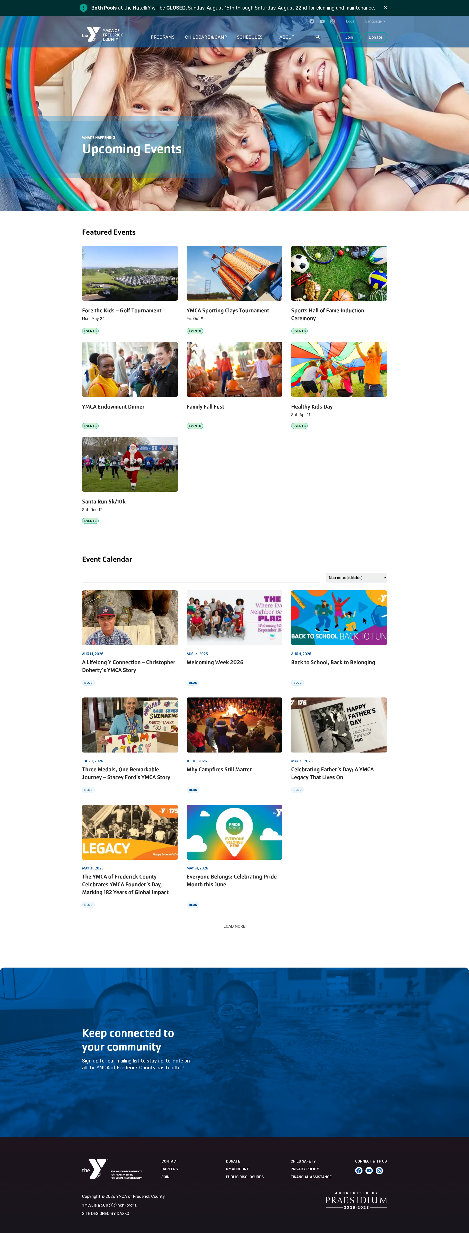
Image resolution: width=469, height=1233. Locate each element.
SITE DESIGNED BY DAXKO (105, 1213)
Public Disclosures (245, 1177)
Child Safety (303, 1161)
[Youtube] (322, 21)
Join (349, 37)
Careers (169, 1169)
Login (350, 21)
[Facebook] (312, 21)
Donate (375, 37)
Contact (169, 1161)
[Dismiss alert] (386, 8)
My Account (237, 1169)
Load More (234, 926)
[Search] (317, 37)
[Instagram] (332, 21)
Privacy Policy (305, 1169)
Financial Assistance (311, 1177)
